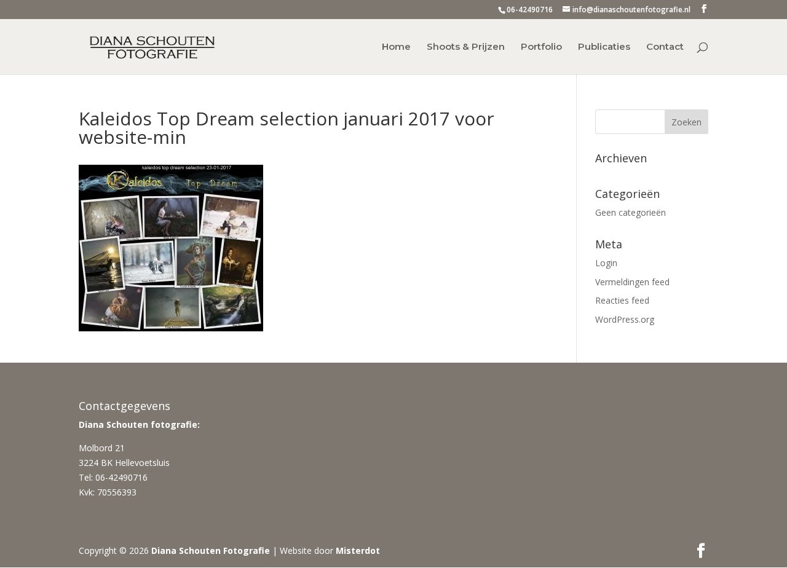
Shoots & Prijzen (466, 47)
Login (606, 263)
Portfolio (541, 47)
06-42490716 (530, 9)
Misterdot (358, 550)
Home (396, 47)
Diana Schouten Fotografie (210, 550)
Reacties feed (622, 300)
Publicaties (604, 47)
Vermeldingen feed (632, 282)
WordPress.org (624, 319)
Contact (665, 47)
